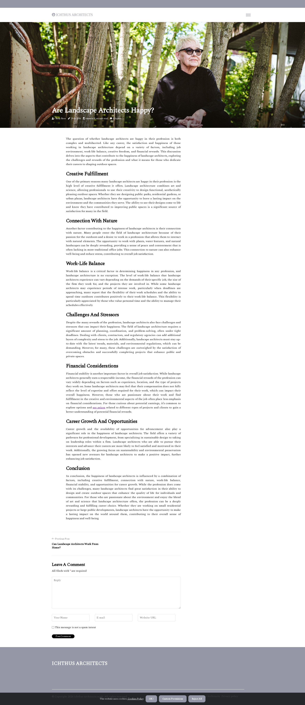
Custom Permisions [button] (172, 699)
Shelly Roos (60, 118)
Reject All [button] (197, 699)
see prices (99, 407)
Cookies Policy (135, 699)
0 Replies (117, 118)
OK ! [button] (151, 699)
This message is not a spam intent (75, 627)
